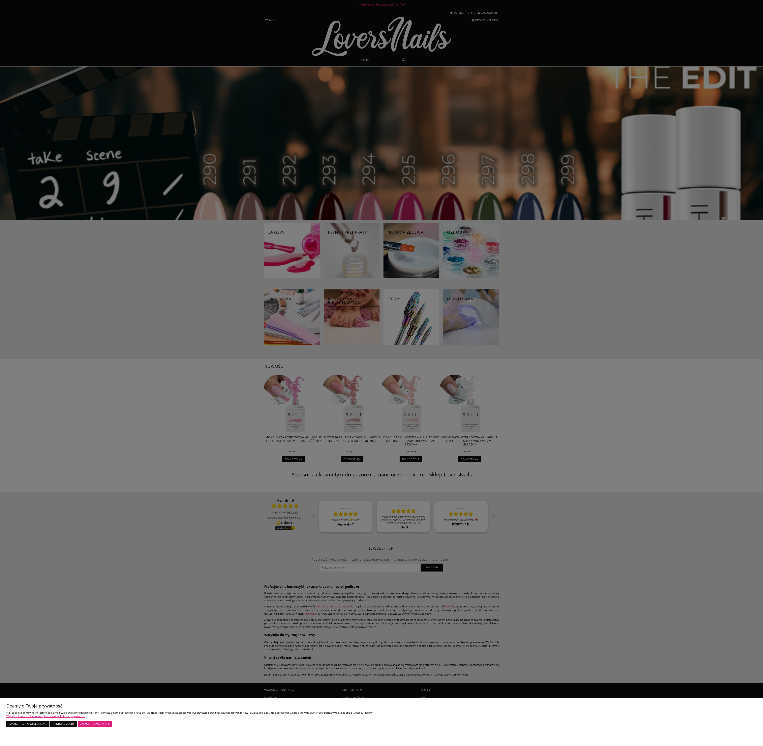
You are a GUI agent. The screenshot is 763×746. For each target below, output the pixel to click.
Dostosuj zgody (64, 724)
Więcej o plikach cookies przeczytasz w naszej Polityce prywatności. (45, 716)
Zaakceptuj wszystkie (95, 724)
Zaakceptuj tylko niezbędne (28, 724)
